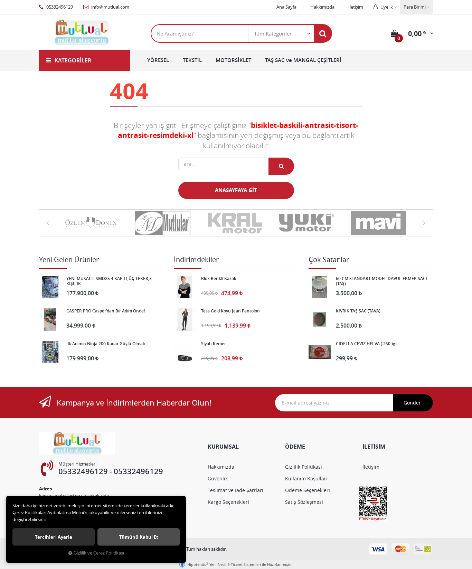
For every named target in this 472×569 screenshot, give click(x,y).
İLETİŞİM (373, 446)
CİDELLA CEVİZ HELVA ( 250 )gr (366, 344)
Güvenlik (218, 478)
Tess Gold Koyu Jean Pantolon (230, 311)
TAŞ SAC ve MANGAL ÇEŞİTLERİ (303, 60)
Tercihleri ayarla (53, 537)
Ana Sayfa (286, 7)
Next (424, 222)
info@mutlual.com (109, 7)
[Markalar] (92, 223)
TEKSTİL (192, 60)
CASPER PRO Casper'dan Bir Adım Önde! (105, 311)
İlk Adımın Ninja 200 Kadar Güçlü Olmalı (105, 344)
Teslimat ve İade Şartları (235, 490)
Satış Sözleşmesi (304, 502)
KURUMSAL (223, 446)
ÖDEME (295, 446)
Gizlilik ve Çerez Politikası (99, 553)
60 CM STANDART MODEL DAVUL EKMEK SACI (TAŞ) (381, 281)
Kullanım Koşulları (306, 478)
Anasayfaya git (236, 190)
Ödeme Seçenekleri (307, 490)
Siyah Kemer (213, 344)
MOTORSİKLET (233, 60)
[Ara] (322, 33)
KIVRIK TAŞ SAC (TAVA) (358, 311)
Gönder (412, 402)
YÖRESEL (158, 60)
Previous (47, 222)
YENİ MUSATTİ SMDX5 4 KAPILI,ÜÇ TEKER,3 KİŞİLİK (109, 281)
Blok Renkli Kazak (218, 278)
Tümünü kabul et (138, 537)
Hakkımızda (322, 7)
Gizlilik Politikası (303, 466)
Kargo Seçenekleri (228, 502)
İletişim (355, 7)
